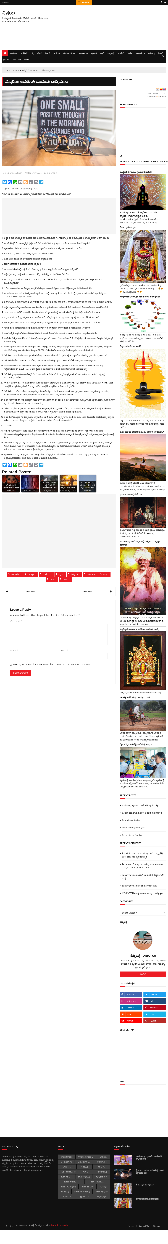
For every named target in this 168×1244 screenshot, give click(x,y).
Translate (163, 96)
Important (66, 1156)
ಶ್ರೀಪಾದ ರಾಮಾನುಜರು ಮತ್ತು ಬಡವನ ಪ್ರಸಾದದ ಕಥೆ (142, 812)
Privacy (131, 1226)
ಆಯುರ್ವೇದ (140, 53)
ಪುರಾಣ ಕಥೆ (71, 1181)
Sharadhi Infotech (59, 1225)
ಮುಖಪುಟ (5, 2)
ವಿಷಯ (8, 12)
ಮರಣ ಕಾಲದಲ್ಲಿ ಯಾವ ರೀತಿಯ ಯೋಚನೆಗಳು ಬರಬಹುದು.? (142, 431)
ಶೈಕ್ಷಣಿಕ (94, 53)
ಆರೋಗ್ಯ (151, 53)
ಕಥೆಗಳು (47, 53)
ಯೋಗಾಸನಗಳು (69, 53)
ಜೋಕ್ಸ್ (160, 53)
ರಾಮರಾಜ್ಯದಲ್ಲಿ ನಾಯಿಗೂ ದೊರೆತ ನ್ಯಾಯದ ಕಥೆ (140, 805)
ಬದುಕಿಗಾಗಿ (91, 574)
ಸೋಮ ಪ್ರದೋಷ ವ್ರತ (127, 227)
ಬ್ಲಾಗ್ (102, 53)
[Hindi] (157, 89)
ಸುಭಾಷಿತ (101, 1196)
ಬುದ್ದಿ (105, 574)
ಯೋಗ (26, 59)
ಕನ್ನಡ (60, 574)
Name (14, 650)
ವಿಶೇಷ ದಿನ (101, 1191)
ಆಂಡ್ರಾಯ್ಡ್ (66, 1161)
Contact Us (144, 1226)
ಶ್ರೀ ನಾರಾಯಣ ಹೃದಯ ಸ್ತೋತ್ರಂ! (150, 893)
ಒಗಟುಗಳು (24, 53)
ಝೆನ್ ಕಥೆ (66, 1176)
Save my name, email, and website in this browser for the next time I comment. (52, 664)
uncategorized (86, 1156)
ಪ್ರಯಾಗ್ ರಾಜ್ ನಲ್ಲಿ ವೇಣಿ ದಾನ (131, 494)
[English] (164, 89)
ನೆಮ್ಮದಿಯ (74, 574)
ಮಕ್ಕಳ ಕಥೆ (87, 1186)
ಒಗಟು (67, 1166)
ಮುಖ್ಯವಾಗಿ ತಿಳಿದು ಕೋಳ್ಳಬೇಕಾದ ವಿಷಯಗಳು (136, 172)
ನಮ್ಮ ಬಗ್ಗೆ (110, 53)
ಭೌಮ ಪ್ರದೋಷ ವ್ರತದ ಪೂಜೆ (133, 827)
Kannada (15, 574)
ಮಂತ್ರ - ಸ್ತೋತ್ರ (68, 1186)
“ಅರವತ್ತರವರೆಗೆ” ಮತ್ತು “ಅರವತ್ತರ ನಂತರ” (135, 697)
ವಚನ (39, 53)
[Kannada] (161, 89)
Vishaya (30, 574)
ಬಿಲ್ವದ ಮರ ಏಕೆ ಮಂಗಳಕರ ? (130, 346)
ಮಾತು (52, 579)
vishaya (38, 173)
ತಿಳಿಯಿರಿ (143, 974)
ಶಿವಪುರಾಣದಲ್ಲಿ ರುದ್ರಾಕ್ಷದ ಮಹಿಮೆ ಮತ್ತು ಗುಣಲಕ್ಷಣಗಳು (140, 296)
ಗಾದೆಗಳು (57, 53)
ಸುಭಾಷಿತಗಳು (83, 53)
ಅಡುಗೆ (130, 53)
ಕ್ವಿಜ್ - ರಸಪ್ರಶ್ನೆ (68, 1171)
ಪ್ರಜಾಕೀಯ (17, 59)
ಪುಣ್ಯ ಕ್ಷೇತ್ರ (101, 1176)
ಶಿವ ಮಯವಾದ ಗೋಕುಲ (132, 835)
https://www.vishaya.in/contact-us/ (26, 1170)
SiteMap (157, 1226)
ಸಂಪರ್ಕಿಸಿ (120, 53)
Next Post (87, 591)
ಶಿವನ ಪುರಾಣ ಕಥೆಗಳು (131, 820)
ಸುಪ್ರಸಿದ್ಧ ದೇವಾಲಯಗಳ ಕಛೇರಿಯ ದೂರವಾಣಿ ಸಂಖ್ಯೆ (139, 629)
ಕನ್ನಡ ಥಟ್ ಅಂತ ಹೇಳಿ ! (148, 885)
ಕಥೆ (101, 1166)
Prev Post (30, 591)
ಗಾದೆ (86, 1171)
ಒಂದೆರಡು (46, 574)
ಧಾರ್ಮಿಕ (6, 59)
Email (64, 650)
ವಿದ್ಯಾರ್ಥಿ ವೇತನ (82, 1191)
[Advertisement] (112, 27)
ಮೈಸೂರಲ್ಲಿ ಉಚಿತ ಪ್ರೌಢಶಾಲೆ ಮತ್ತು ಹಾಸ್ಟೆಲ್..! (136, 744)
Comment (16, 621)
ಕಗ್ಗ (33, 53)
